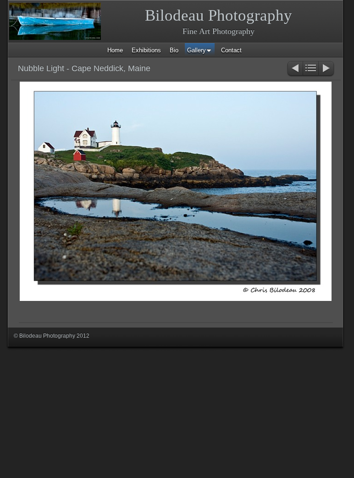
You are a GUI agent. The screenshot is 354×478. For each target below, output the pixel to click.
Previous (295, 69)
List (311, 69)
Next (327, 69)
